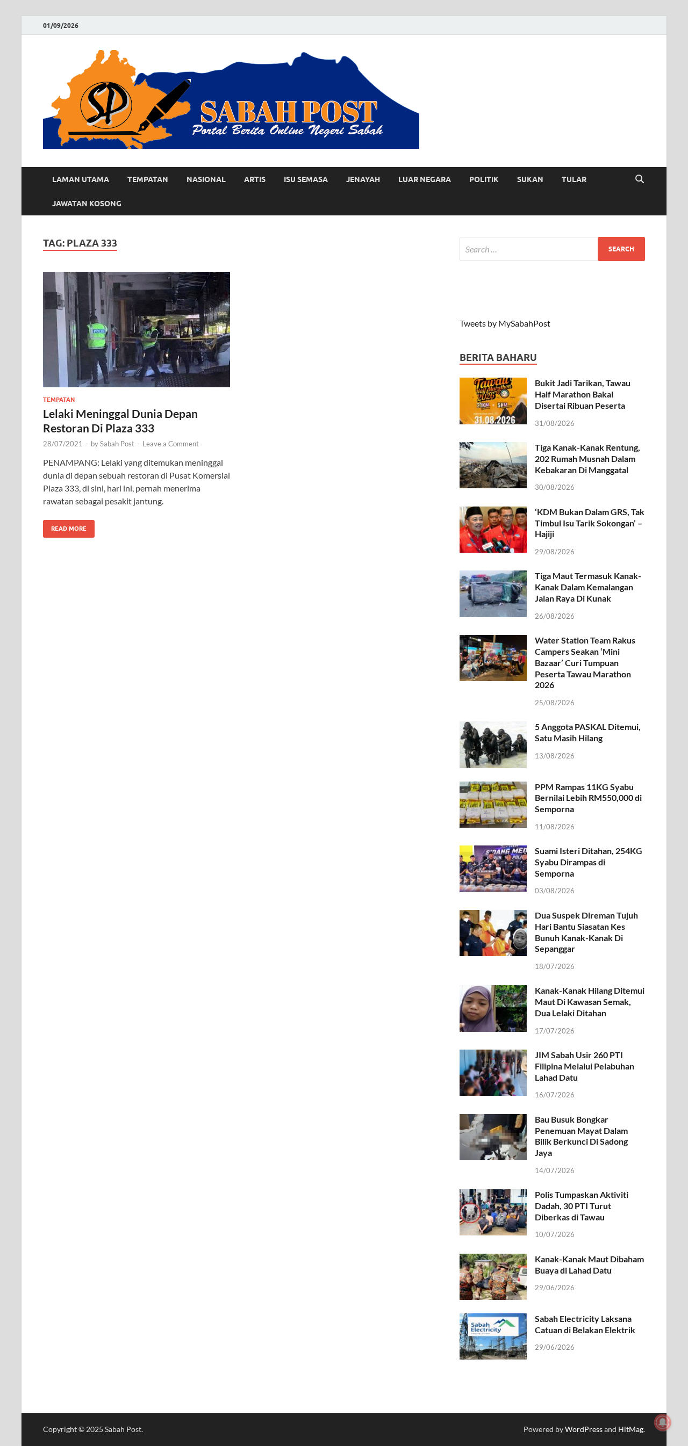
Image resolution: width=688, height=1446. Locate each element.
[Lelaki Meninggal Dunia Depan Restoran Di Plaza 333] (136, 329)
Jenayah (363, 179)
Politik (484, 179)
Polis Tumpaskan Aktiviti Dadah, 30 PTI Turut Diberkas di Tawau (581, 1205)
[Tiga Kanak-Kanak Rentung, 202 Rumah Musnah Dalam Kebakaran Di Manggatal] (493, 448)
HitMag (630, 1429)
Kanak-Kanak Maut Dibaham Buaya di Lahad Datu (589, 1264)
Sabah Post (117, 443)
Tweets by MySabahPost (505, 323)
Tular (574, 179)
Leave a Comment (170, 443)
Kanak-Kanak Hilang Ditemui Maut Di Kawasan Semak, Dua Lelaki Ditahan (589, 1001)
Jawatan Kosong (86, 203)
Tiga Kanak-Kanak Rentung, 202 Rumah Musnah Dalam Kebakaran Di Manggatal (587, 458)
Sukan (530, 179)
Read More (65, 526)
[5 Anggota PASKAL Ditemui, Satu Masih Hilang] (493, 727)
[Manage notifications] (662, 1422)
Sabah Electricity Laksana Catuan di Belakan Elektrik (585, 1324)
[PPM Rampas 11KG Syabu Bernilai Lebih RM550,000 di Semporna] (493, 788)
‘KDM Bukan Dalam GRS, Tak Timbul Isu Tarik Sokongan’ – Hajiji (589, 523)
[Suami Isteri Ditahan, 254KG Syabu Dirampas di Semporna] (493, 852)
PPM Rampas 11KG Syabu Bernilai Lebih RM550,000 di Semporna (588, 798)
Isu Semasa (306, 179)
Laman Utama (80, 179)
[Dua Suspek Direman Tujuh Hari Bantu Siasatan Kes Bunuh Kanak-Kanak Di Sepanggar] (493, 916)
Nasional (206, 179)
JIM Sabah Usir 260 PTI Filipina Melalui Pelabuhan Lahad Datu (584, 1066)
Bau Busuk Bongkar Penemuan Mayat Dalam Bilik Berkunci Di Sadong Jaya (581, 1136)
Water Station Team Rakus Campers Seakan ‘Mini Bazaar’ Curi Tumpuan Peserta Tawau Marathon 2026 (585, 662)
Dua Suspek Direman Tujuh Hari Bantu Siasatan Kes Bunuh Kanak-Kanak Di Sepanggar (586, 931)
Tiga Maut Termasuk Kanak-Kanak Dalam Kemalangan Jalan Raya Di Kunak (588, 586)
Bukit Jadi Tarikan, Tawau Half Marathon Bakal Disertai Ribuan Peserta (582, 394)
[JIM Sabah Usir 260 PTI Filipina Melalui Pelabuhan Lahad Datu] (493, 1056)
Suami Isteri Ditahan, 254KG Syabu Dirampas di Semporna (588, 861)
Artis (255, 179)
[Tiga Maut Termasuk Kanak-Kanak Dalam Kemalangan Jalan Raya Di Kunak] (493, 577)
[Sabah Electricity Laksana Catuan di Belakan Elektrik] (493, 1319)
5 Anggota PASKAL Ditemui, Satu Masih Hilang (588, 732)
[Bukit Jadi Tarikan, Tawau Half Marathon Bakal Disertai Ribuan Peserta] (493, 384)
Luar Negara (424, 179)
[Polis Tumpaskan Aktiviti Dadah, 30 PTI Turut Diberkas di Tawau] (493, 1195)
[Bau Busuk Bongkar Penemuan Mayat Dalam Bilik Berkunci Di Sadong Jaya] (493, 1120)
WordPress (584, 1429)
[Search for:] (552, 249)
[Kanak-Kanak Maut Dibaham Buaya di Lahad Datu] (493, 1260)
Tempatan (147, 179)
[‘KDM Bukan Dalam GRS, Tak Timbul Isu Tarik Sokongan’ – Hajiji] (493, 513)
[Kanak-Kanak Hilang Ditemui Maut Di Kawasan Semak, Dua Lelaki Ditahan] (493, 991)
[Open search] (640, 179)
